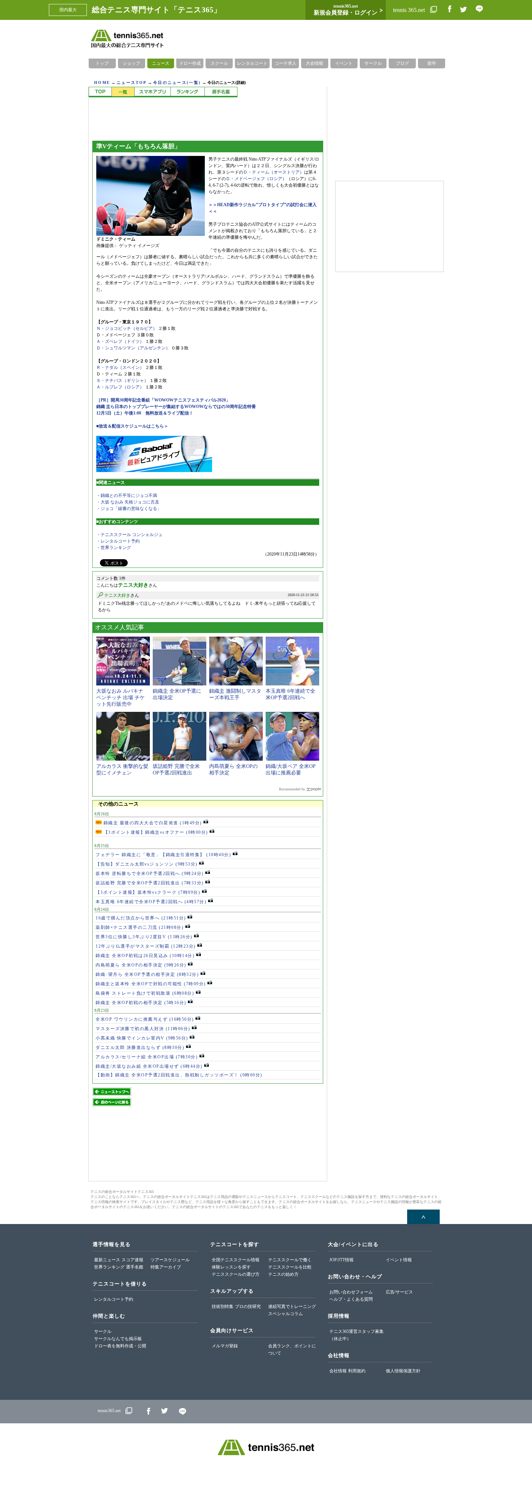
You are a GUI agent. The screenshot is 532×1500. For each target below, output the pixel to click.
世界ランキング (109, 1267)
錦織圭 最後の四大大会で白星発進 (152, 822)
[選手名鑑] (220, 92)
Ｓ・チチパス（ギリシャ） (122, 380)
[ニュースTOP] (100, 92)
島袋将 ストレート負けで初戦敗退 (145, 993)
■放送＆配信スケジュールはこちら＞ (132, 426)
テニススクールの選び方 (235, 1274)
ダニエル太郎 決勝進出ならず (140, 1047)
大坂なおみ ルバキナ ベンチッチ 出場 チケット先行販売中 (120, 697)
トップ (102, 63)
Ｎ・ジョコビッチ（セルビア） (126, 328)
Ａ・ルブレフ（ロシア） (120, 387)
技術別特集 (222, 1306)
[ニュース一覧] (122, 92)
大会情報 (314, 63)
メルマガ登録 (225, 1345)
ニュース (160, 63)
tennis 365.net (409, 10)
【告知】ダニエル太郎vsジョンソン (147, 864)
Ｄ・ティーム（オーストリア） (273, 172)
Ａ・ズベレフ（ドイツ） (120, 341)
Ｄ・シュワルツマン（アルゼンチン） (133, 347)
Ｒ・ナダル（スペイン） (120, 367)
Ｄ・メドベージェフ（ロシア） (256, 178)
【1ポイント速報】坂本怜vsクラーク (148, 892)
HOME (102, 82)
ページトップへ (423, 1217)
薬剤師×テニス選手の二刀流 (139, 927)
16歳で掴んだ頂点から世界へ (141, 918)
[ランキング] (187, 92)
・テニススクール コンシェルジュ (129, 534)
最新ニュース (107, 1259)
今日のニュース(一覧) (177, 82)
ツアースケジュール (170, 1259)
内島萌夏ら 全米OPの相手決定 (141, 965)
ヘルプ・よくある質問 (351, 1299)
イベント (343, 63)
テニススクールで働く (290, 1259)
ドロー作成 (190, 63)
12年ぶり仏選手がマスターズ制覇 (146, 946)
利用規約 (357, 1370)
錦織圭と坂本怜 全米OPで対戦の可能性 (151, 983)
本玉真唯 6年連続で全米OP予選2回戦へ (151, 901)
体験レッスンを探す (231, 1267)
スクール (219, 63)
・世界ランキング (113, 547)
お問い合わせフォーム (351, 1292)
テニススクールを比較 (290, 1267)
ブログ (402, 63)
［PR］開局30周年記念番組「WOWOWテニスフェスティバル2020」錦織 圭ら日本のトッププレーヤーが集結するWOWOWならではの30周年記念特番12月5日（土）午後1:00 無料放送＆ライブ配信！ (176, 407)
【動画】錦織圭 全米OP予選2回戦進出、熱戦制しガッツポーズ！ (179, 1075)
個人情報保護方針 (403, 1370)
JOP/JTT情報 (341, 1259)
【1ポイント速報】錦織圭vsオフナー (155, 832)
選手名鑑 (134, 1267)
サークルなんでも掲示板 (118, 1338)
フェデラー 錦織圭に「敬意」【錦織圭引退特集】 (163, 854)
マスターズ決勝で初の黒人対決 (143, 1028)
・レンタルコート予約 (118, 541)
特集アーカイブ (166, 1267)
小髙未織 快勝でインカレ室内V (142, 1038)
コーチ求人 (285, 63)
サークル (373, 63)
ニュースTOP (132, 82)
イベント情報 (399, 1259)
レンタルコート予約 (113, 1299)
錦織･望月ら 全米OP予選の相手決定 (147, 974)
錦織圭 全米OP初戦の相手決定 (141, 1002)
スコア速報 (132, 1259)
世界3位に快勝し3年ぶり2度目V (144, 936)
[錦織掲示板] (152, 92)
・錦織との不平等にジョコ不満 (126, 495)
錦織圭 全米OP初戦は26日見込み (145, 955)
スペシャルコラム (285, 1313)
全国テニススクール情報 (235, 1259)
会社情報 (338, 1370)
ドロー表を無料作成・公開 (120, 1345)
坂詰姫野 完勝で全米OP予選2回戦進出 (150, 882)
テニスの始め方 (283, 1274)
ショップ (131, 63)
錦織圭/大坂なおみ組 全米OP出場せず (149, 1066)
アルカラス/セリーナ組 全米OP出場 (147, 1056)
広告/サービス (399, 1292)
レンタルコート (252, 63)
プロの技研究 (248, 1306)
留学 (431, 63)
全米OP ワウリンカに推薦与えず (145, 1019)
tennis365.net (109, 1410)
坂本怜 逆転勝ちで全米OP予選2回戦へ (150, 873)
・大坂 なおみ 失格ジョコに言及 (127, 502)
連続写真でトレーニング (292, 1306)
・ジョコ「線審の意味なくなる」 (128, 508)
